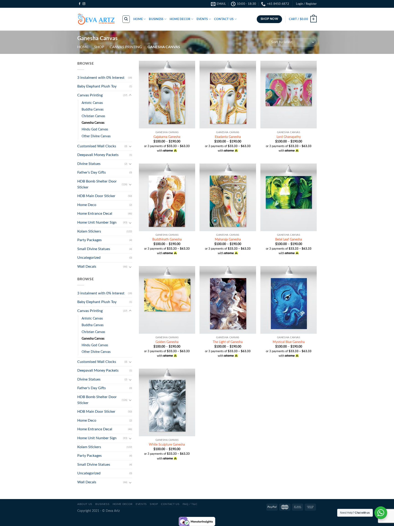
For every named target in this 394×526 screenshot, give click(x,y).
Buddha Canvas (93, 109)
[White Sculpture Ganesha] (167, 402)
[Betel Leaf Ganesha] (288, 197)
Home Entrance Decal (94, 213)
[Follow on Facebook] (79, 3)
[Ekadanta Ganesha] (228, 94)
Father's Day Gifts (91, 172)
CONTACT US (224, 19)
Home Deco (86, 205)
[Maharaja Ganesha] (228, 197)
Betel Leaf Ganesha (288, 239)
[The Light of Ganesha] (228, 300)
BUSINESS (102, 504)
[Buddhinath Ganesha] (167, 197)
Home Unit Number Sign (97, 222)
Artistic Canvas (92, 103)
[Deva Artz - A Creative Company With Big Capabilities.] (96, 19)
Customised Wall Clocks (96, 146)
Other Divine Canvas (96, 136)
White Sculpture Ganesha (167, 444)
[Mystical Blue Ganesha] (288, 300)
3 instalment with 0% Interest (100, 77)
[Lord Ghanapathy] (288, 94)
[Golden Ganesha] (167, 300)
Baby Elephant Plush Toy (97, 86)
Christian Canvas (93, 116)
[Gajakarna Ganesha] (167, 94)
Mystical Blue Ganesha (289, 342)
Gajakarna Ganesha (166, 137)
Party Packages (89, 240)
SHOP (99, 47)
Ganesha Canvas (93, 122)
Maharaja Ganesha (228, 239)
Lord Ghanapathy (289, 137)
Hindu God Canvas (95, 129)
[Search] (126, 19)
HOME (138, 19)
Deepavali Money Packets (98, 155)
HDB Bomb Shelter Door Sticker (97, 184)
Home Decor (123, 504)
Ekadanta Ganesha (228, 137)
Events (141, 504)
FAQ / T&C (190, 504)
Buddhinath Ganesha (167, 239)
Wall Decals (86, 266)
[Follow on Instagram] (84, 3)
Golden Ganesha (167, 342)
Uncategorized (89, 257)
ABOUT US (84, 504)
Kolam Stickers (89, 231)
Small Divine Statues (93, 249)
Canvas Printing (126, 47)
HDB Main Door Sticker (96, 196)
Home (82, 47)
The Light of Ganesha (228, 342)
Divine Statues (89, 164)
